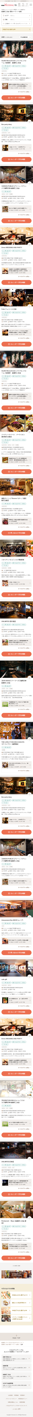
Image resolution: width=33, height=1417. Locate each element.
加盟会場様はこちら (13, 1402)
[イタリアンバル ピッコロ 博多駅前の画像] (16, 548)
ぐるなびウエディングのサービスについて (16, 1405)
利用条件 (22, 1395)
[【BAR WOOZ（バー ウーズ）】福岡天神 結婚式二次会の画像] (16, 669)
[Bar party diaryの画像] (16, 113)
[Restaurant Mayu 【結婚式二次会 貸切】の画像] (16, 1209)
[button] (16, 1359)
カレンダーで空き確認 (17, 97)
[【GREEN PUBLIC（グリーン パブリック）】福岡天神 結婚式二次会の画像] (16, 174)
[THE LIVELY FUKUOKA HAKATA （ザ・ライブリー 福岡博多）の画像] (16, 730)
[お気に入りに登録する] (29, 58)
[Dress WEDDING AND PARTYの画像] (16, 236)
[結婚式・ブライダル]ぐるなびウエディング (11, 1342)
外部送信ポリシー (22, 1398)
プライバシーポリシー (11, 1398)
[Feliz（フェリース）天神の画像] (16, 297)
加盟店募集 (22, 1402)
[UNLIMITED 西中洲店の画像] (16, 610)
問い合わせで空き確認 (17, 533)
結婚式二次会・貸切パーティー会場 (10, 1344)
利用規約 (16, 1395)
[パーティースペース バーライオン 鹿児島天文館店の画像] (16, 423)
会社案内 (10, 1395)
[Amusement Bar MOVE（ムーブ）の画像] (16, 908)
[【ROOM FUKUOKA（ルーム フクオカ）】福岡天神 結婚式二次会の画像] (16, 1089)
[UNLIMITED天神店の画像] (16, 1150)
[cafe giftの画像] (16, 968)
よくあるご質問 (16, 1409)
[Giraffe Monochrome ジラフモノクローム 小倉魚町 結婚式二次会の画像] (16, 49)
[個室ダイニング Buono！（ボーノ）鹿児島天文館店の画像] (16, 487)
